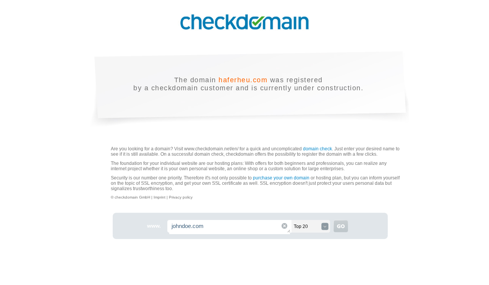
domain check (317, 148)
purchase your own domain (281, 178)
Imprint (160, 197)
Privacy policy (181, 197)
